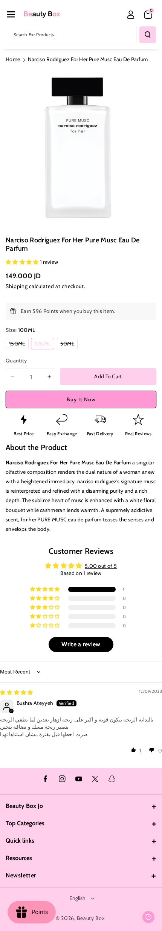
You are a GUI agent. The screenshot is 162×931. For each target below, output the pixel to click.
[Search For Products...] (147, 34)
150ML (19, 344)
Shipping (17, 286)
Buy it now (81, 399)
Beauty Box (91, 918)
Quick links (20, 840)
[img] (16, 692)
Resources (19, 858)
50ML (69, 344)
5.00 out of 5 (101, 566)
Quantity (16, 360)
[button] (11, 14)
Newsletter (21, 875)
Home (13, 59)
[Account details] (130, 14)
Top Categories (25, 823)
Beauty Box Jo (24, 805)
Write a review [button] (80, 644)
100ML (44, 344)
